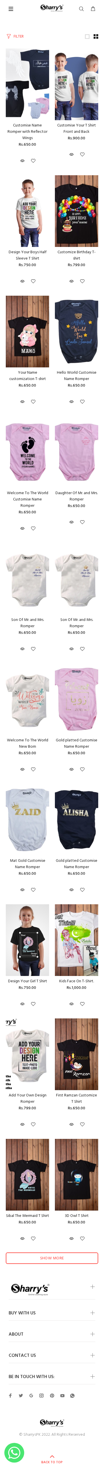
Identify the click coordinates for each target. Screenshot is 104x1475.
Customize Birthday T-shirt (76, 255)
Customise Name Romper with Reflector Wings (27, 131)
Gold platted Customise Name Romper (76, 743)
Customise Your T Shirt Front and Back (76, 128)
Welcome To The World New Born (27, 743)
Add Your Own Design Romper (28, 1098)
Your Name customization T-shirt (27, 375)
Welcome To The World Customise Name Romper (27, 499)
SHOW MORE (52, 1258)
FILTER (19, 37)
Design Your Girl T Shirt (27, 981)
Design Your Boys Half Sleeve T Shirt (28, 255)
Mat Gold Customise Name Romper (27, 864)
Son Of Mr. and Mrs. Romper (27, 623)
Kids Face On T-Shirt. (76, 981)
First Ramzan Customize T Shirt (76, 1098)
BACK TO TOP (52, 1462)
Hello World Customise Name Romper (76, 375)
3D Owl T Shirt (77, 1216)
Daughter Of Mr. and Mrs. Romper (76, 496)
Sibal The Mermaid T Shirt (27, 1216)
